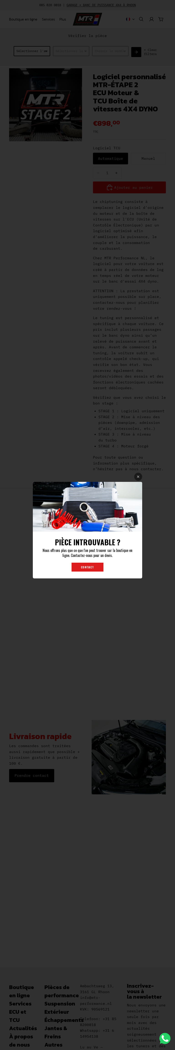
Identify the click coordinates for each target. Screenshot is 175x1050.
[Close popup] (138, 477)
